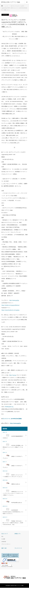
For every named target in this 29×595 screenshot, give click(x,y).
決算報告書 (3, 541)
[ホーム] (1, 5)
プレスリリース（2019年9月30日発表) (12, 418)
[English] (3, 563)
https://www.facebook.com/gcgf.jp (10, 310)
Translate (10, 566)
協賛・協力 (4, 548)
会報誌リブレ (17, 533)
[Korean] (5, 563)
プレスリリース (18, 548)
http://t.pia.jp (12, 375)
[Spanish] (6, 563)
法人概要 (3, 539)
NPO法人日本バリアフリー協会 (17, 585)
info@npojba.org (9, 406)
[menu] (27, 2)
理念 (2, 536)
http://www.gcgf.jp (14, 300)
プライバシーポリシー (5, 544)
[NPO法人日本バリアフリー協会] (12, 2)
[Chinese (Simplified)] (2, 563)
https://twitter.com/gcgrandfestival (10, 305)
